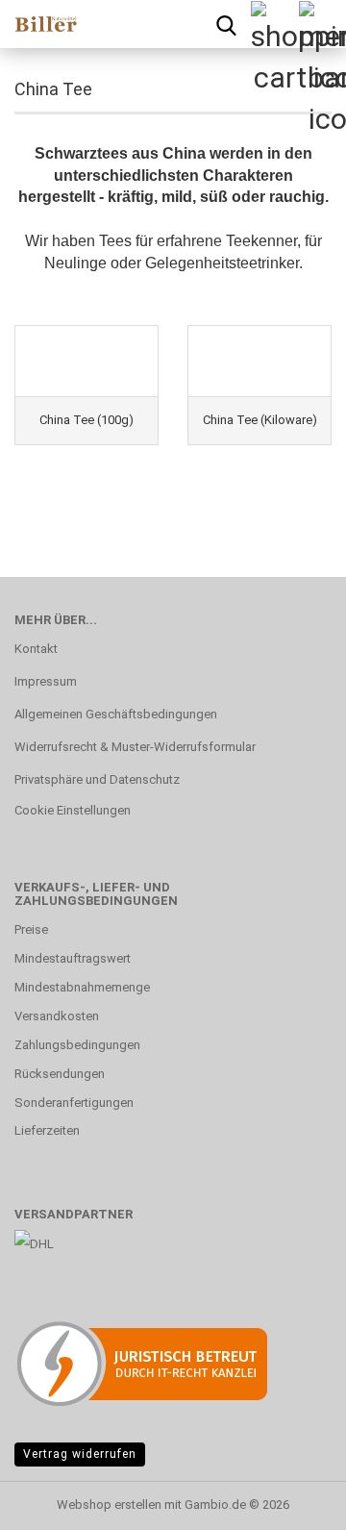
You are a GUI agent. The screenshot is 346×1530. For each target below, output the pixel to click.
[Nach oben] (293, 1501)
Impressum (45, 681)
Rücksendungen (59, 1073)
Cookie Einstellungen (72, 810)
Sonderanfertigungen (74, 1102)
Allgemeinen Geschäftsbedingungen (115, 714)
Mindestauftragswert (72, 958)
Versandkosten (56, 1016)
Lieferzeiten (47, 1130)
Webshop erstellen (109, 1504)
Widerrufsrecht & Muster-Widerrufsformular (135, 747)
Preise (31, 929)
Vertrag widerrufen (79, 1454)
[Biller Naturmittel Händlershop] (38, 24)
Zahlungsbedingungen (77, 1045)
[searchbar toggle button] (226, 24)
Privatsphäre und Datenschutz (97, 779)
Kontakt (36, 648)
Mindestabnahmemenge (82, 987)
